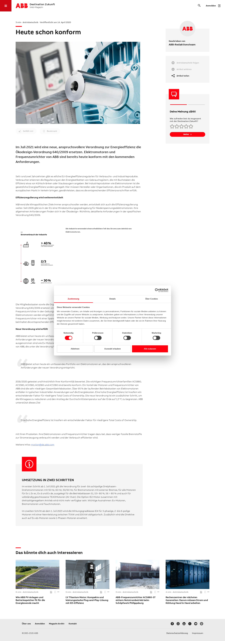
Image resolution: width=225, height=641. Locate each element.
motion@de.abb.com (42, 444)
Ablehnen (75, 349)
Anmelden (40, 623)
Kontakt (73, 623)
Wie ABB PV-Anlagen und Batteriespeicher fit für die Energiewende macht (30, 600)
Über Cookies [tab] (151, 299)
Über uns (26, 623)
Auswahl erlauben (112, 349)
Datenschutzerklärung (177, 633)
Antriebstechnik (30, 592)
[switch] (98, 338)
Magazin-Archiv (56, 623)
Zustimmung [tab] (73, 299)
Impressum (197, 633)
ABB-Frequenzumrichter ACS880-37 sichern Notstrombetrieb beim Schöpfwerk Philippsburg (135, 600)
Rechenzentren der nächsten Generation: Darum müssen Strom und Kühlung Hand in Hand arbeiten (187, 600)
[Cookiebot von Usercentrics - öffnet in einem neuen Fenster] (156, 290)
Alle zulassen (150, 349)
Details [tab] (112, 299)
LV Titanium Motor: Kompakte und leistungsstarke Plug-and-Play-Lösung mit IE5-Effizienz (87, 600)
